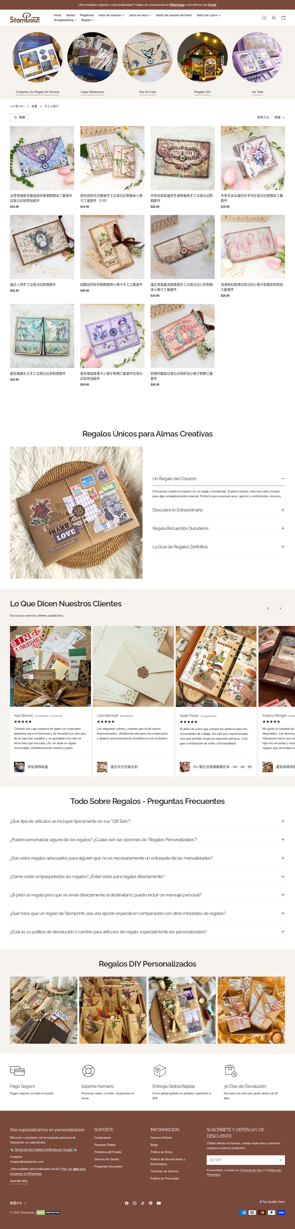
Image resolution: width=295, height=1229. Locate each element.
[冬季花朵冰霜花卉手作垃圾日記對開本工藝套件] (253, 158)
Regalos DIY (202, 92)
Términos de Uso (251, 1170)
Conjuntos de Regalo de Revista (37, 92)
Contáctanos (102, 1137)
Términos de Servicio (164, 1171)
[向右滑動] (280, 608)
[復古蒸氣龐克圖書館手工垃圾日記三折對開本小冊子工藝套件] (183, 247)
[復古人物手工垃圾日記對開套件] (42, 247)
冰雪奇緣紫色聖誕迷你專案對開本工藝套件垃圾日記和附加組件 (41, 198)
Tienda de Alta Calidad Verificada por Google (44, 1149)
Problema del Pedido (107, 1152)
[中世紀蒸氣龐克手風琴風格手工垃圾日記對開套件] (183, 158)
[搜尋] (264, 18)
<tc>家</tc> (17, 106)
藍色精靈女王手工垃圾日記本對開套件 (38, 373)
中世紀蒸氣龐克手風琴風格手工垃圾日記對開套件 (182, 198)
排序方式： (264, 117)
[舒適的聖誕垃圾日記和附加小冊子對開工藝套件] (183, 336)
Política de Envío (162, 1152)
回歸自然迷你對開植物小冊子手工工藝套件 (111, 284)
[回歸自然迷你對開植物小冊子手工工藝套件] (112, 247)
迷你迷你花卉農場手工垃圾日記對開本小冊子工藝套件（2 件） (111, 198)
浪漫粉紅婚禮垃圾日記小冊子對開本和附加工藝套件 (252, 287)
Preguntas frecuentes (108, 1166)
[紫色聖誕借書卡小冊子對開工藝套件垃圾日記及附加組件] (112, 336)
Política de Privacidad (165, 1178)
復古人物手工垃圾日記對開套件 (33, 284)
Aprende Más (19, 1181)
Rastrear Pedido (105, 1144)
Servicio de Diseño (106, 1159)
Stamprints (27, 1212)
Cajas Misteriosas (92, 92)
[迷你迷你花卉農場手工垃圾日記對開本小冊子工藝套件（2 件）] (112, 158)
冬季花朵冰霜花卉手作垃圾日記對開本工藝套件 (252, 198)
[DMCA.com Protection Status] (49, 1212)
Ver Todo (257, 92)
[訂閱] (280, 1160)
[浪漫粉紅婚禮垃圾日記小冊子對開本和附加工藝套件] (253, 247)
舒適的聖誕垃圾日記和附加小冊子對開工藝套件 (182, 376)
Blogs (154, 1144)
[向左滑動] (268, 608)
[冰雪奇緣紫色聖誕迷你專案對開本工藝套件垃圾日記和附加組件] (42, 158)
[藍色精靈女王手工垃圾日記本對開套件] (42, 336)
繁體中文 (16, 1203)
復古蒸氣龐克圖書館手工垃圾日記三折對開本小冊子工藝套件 (182, 287)
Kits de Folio (147, 92)
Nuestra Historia (161, 1137)
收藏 (34, 106)
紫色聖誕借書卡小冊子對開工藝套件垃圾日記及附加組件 (111, 376)
